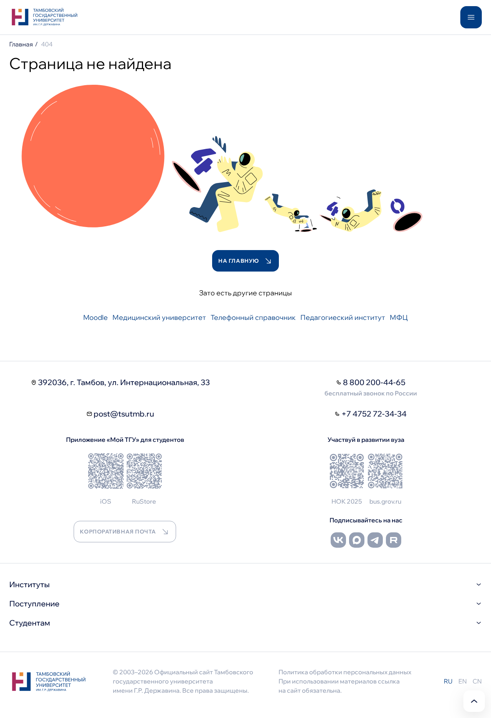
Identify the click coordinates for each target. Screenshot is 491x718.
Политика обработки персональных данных (344, 672)
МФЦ (399, 317)
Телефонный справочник (253, 317)
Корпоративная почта (118, 531)
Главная (21, 44)
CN (477, 681)
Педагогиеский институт (342, 317)
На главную (238, 260)
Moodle (95, 317)
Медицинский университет (159, 317)
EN (462, 681)
